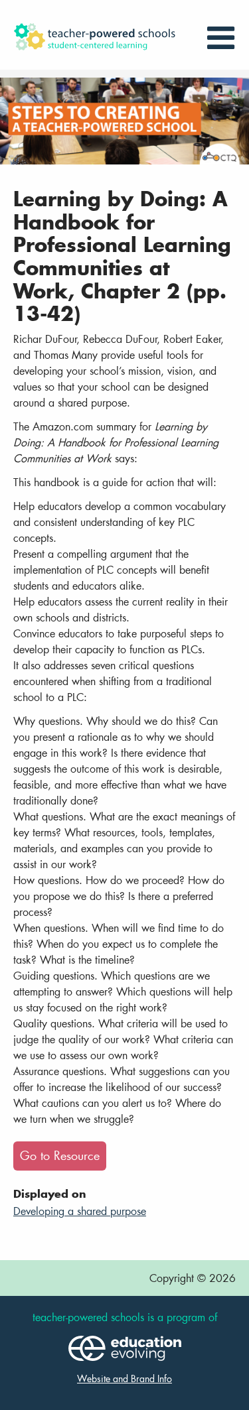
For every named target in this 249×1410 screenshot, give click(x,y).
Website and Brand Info (124, 1378)
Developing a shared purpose (79, 1211)
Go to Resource (60, 1155)
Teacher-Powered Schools (105, 36)
